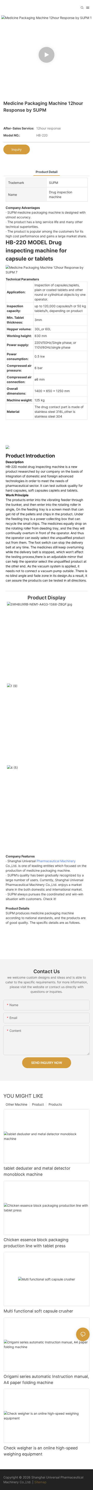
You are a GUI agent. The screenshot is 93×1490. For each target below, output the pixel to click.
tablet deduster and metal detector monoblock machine (37, 1171)
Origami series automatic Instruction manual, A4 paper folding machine (46, 1379)
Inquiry (17, 149)
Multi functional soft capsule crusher (38, 1311)
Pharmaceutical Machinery (56, 861)
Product (38, 1104)
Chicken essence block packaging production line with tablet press (36, 1242)
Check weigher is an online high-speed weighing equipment (41, 1451)
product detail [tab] (47, 172)
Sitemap (40, 1482)
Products (55, 1104)
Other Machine (16, 1104)
